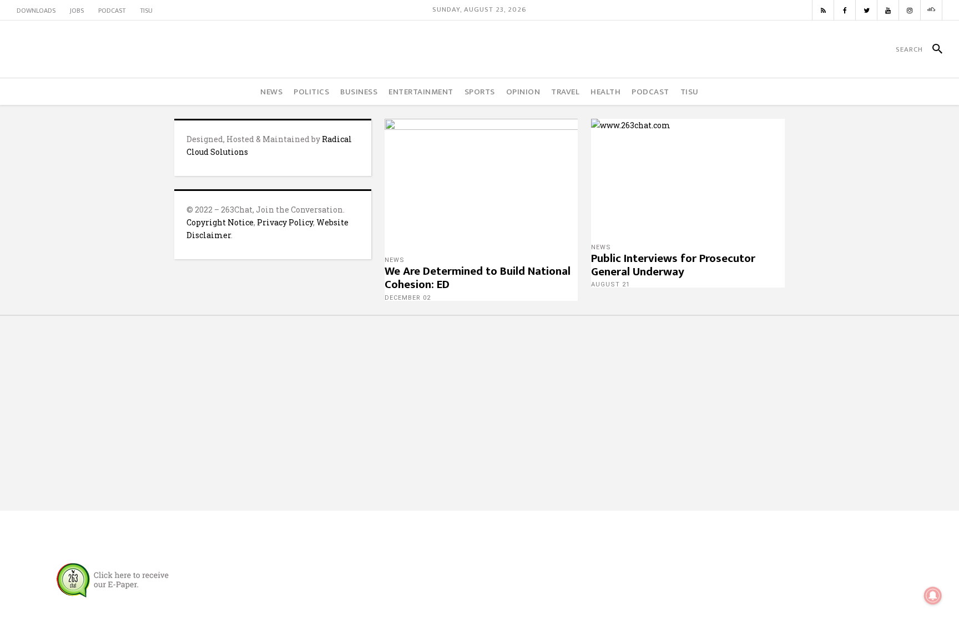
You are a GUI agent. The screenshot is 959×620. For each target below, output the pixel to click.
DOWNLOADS (36, 10)
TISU (146, 10)
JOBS (77, 10)
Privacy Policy (285, 222)
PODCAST (111, 10)
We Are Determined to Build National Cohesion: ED (478, 277)
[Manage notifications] (933, 595)
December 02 (408, 297)
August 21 (610, 284)
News (395, 260)
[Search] (932, 49)
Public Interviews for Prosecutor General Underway (673, 265)
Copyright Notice (220, 222)
